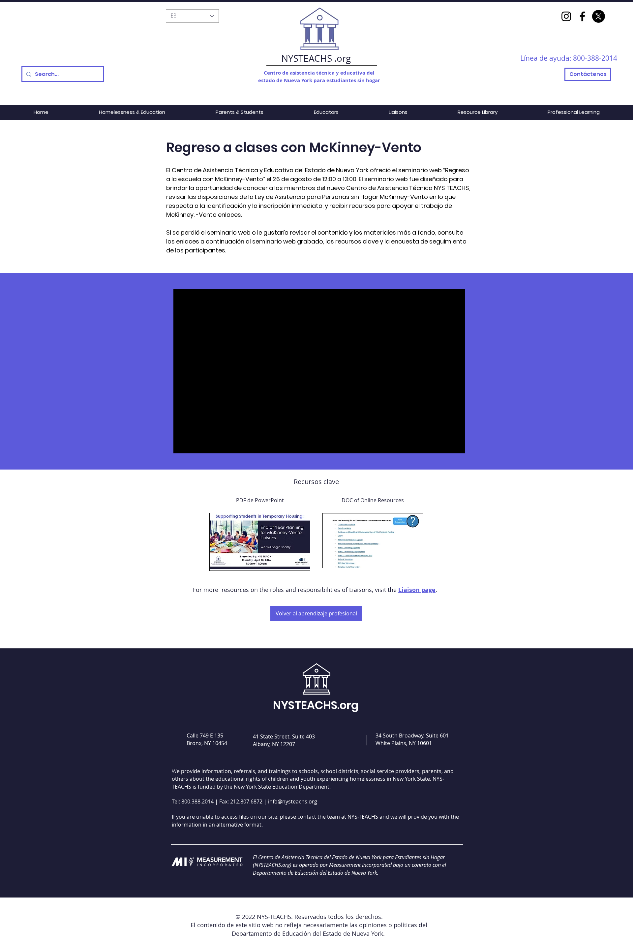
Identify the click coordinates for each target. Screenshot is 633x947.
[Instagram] (566, 16)
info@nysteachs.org (292, 801)
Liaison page (417, 590)
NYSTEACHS (306, 58)
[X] (598, 16)
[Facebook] (582, 16)
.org (342, 58)
